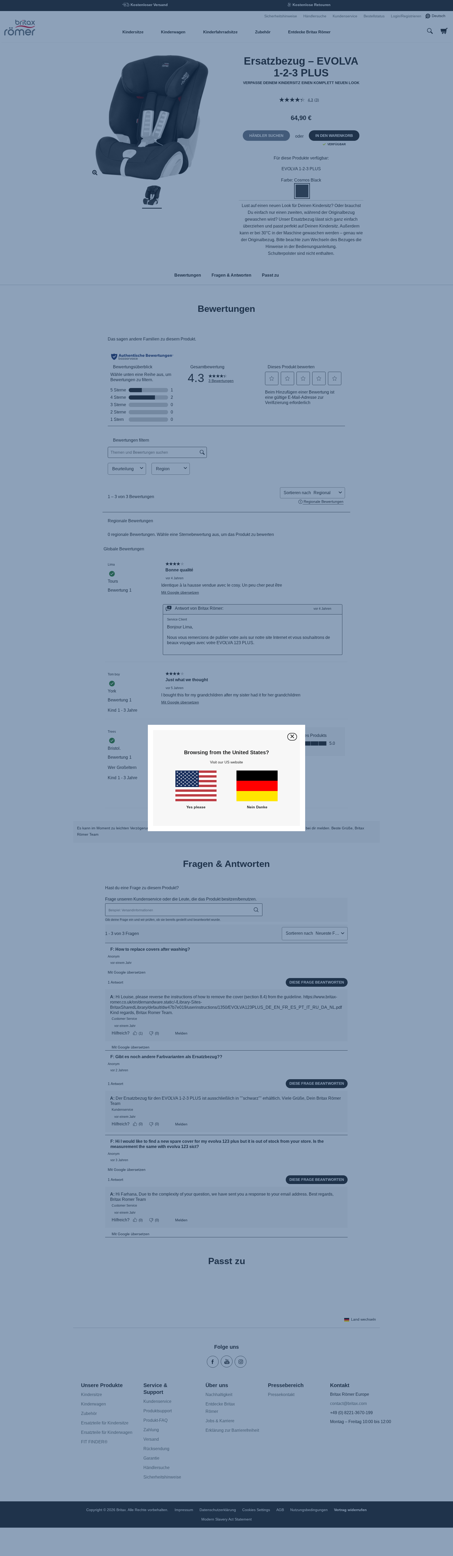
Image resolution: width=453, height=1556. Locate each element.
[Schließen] (292, 737)
